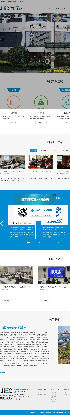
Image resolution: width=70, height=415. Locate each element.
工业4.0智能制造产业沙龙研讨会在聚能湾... (12, 178)
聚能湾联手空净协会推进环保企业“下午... (12, 181)
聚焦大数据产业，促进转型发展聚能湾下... (40, 178)
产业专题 (33, 150)
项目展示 (54, 150)
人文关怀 (65, 150)
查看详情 (13, 122)
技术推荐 (43, 150)
